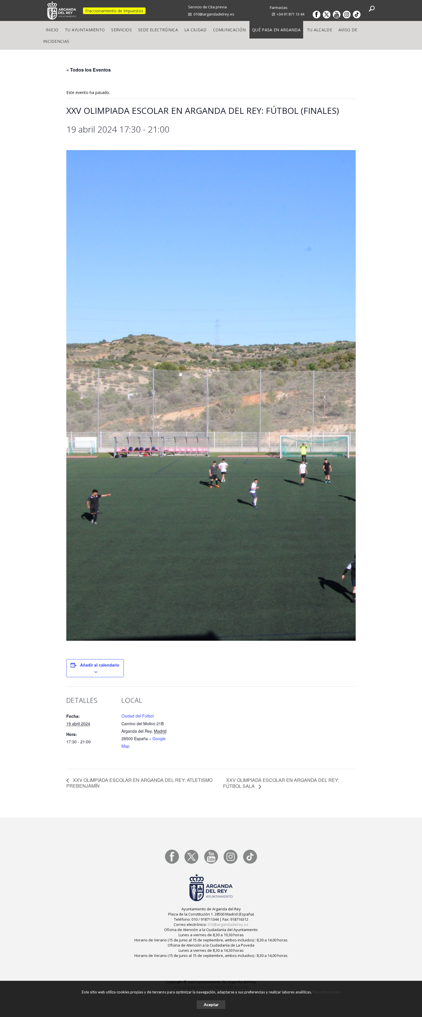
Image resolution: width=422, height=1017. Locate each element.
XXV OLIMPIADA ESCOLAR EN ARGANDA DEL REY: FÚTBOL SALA (281, 783)
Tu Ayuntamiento (85, 29)
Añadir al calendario (99, 665)
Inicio (52, 29)
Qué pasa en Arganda (276, 29)
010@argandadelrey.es (213, 14)
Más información (326, 992)
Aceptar (211, 1004)
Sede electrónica (158, 29)
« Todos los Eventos (88, 69)
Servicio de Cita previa (207, 6)
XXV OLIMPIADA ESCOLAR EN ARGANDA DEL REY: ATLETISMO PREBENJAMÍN (139, 783)
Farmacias (279, 7)
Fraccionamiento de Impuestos (114, 11)
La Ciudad (195, 29)
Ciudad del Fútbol (137, 716)
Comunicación (229, 29)
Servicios (121, 29)
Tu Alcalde (319, 29)
